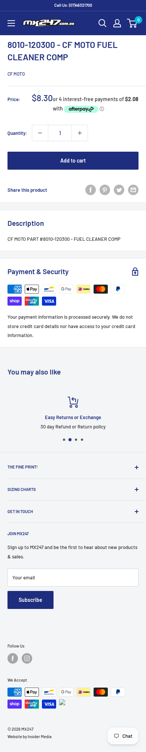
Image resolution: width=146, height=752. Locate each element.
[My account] (117, 23)
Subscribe (30, 600)
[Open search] (102, 23)
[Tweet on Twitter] (119, 190)
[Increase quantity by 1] (80, 133)
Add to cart (73, 160)
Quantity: (17, 133)
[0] (132, 23)
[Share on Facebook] (90, 190)
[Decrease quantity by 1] (40, 133)
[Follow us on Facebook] (12, 658)
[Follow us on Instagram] (27, 658)
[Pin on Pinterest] (105, 190)
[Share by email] (133, 190)
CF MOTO (16, 73)
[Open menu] (11, 23)
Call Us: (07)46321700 (73, 5)
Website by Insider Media (29, 736)
